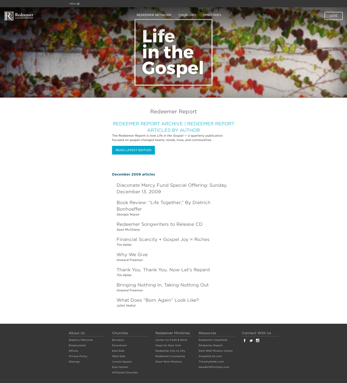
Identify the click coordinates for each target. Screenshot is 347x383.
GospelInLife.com (210, 356)
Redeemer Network (154, 15)
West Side (118, 356)
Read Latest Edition (133, 150)
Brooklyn (118, 340)
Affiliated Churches (125, 372)
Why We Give (132, 254)
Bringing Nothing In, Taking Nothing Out (163, 285)
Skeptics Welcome (81, 340)
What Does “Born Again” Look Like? (158, 300)
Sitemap (74, 361)
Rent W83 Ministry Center (216, 350)
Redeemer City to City (170, 350)
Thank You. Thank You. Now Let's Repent (163, 269)
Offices (73, 350)
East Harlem (120, 367)
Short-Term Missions (168, 361)
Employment (77, 345)
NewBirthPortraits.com (214, 367)
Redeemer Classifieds (213, 340)
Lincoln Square (122, 361)
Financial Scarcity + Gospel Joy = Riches (163, 239)
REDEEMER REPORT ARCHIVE (148, 123)
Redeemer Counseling (170, 356)
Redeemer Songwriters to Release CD (160, 224)
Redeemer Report (211, 345)
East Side (118, 350)
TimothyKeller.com (211, 361)
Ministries (212, 15)
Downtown (119, 345)
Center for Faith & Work (171, 340)
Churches (187, 15)
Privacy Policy (78, 356)
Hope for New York (168, 345)
